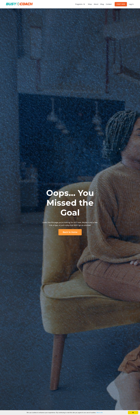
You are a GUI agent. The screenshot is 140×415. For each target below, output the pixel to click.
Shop (90, 4)
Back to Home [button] (70, 232)
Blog (102, 4)
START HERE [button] (121, 4)
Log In (131, 4)
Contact (109, 4)
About (96, 4)
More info (100, 412)
